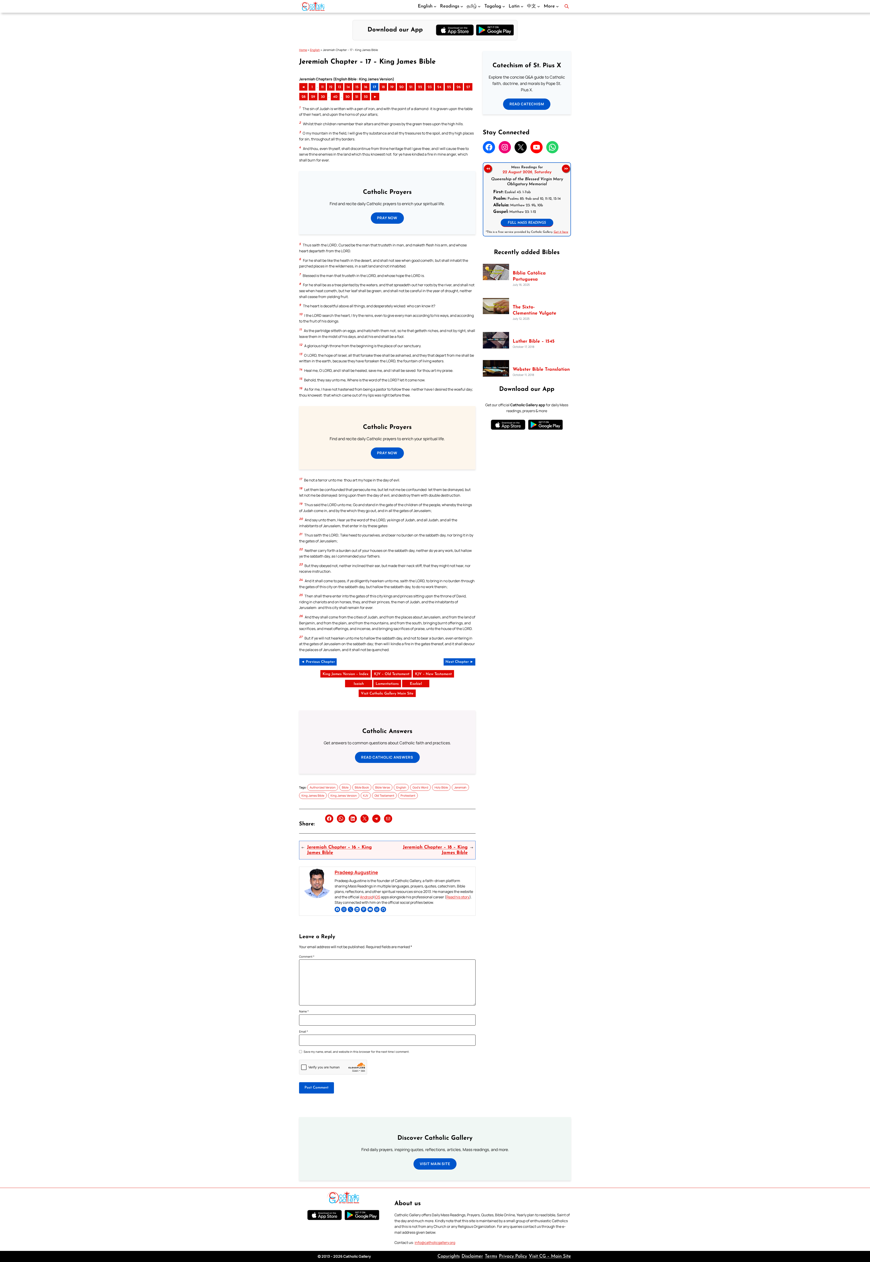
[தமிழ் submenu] (479, 6)
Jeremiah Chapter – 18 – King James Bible (435, 850)
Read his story (457, 896)
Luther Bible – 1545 (534, 341)
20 (401, 87)
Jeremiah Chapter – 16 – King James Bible (339, 850)
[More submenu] (557, 6)
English (315, 50)
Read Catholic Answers (387, 757)
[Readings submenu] (461, 6)
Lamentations (387, 684)
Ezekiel (416, 684)
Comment (306, 956)
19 (392, 87)
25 (449, 87)
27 (468, 87)
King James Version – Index (345, 674)
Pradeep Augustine (356, 872)
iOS (377, 896)
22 (420, 87)
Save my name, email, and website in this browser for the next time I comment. (356, 1052)
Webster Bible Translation (541, 369)
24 (439, 87)
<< (488, 169)
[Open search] (566, 6)
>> (566, 169)
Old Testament (384, 795)
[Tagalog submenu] (503, 6)
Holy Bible (441, 787)
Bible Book (362, 787)
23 (430, 87)
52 (366, 97)
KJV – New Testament (433, 674)
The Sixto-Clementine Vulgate (534, 310)
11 (322, 87)
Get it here (560, 232)
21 (410, 87)
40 (335, 97)
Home (303, 50)
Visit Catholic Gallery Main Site (387, 693)
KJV (365, 795)
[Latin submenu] (522, 6)
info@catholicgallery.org (435, 1242)
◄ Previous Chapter (318, 662)
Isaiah (359, 684)
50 (348, 97)
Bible (345, 787)
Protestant (408, 795)
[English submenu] (435, 6)
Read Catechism (527, 103)
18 (383, 87)
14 (348, 87)
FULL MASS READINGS (527, 223)
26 (459, 87)
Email (303, 1031)
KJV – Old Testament (391, 674)
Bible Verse (382, 787)
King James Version (344, 795)
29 (313, 97)
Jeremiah (460, 787)
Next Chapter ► (459, 662)
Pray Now (387, 217)
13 (339, 87)
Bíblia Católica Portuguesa (529, 276)
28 (303, 97)
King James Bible (313, 795)
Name (304, 1011)
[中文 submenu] (538, 6)
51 (356, 97)
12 (330, 87)
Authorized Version (323, 787)
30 (323, 97)
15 (356, 87)
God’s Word (420, 787)
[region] (527, 199)
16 (365, 87)
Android (366, 896)
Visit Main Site (435, 1163)
